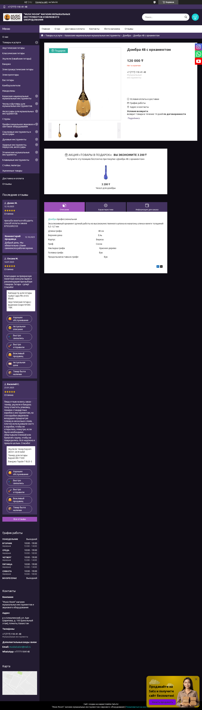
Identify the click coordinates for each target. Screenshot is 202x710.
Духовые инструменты (14, 139)
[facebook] (158, 267)
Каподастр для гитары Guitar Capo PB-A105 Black (20, 296)
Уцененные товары (12, 170)
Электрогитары (10, 75)
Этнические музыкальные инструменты (16, 153)
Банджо (6, 64)
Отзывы (129, 29)
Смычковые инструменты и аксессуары (16, 133)
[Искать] (185, 17)
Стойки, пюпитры (11, 165)
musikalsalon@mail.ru (20, 647)
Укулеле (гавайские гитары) (16, 58)
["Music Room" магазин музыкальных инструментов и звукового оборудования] (12, 17)
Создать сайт (41, 2)
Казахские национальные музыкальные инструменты (92, 35)
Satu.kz (115, 704)
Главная (46, 29)
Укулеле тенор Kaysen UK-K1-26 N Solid (19, 450)
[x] (161, 267)
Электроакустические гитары (17, 69)
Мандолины (8, 91)
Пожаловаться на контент (138, 707)
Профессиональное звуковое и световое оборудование (18, 125)
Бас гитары (8, 80)
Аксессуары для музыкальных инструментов (18, 112)
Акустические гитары (13, 48)
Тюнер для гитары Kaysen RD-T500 (17, 456)
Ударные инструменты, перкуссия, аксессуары (14, 146)
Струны (6, 119)
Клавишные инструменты (15, 160)
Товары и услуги (53, 35)
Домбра (127, 35)
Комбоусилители (11, 85)
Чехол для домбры (106, 188)
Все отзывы (20, 519)
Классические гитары (13, 53)
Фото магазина (112, 29)
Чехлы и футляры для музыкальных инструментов (17, 105)
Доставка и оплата (75, 29)
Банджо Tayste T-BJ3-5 (20, 461)
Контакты (94, 29)
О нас (57, 29)
